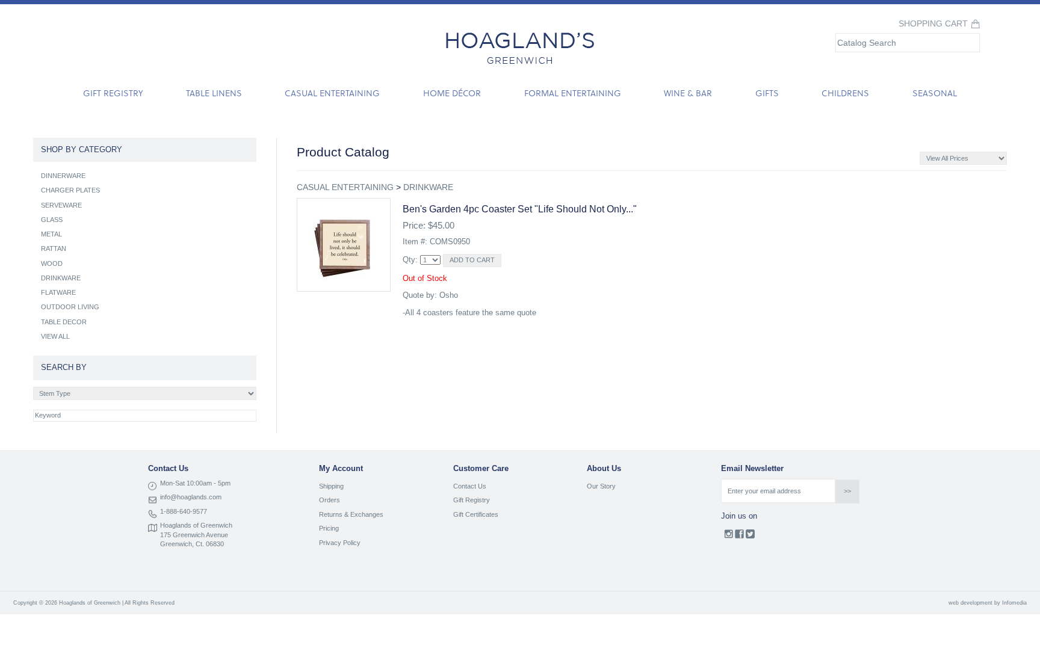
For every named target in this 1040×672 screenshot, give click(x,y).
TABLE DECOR (64, 321)
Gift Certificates (475, 514)
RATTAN (53, 248)
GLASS (52, 219)
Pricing (329, 528)
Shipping (331, 486)
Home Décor (452, 93)
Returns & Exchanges (351, 514)
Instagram (728, 537)
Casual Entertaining (332, 93)
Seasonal (934, 93)
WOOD (52, 263)
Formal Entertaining (572, 93)
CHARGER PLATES (70, 190)
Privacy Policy (340, 542)
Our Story (601, 486)
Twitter (750, 537)
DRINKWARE (428, 187)
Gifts (767, 93)
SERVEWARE (61, 205)
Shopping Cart (933, 23)
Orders (329, 500)
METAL (51, 234)
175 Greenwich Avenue (194, 534)
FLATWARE (58, 292)
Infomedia (1014, 603)
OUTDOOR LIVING (70, 306)
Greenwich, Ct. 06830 (192, 543)
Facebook (739, 537)
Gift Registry (113, 93)
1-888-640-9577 (183, 511)
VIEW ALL (55, 336)
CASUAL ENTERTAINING (345, 187)
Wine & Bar (688, 93)
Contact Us (469, 486)
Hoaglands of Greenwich (196, 525)
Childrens (845, 93)
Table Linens (214, 93)
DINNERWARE (63, 175)
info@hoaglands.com (190, 497)
